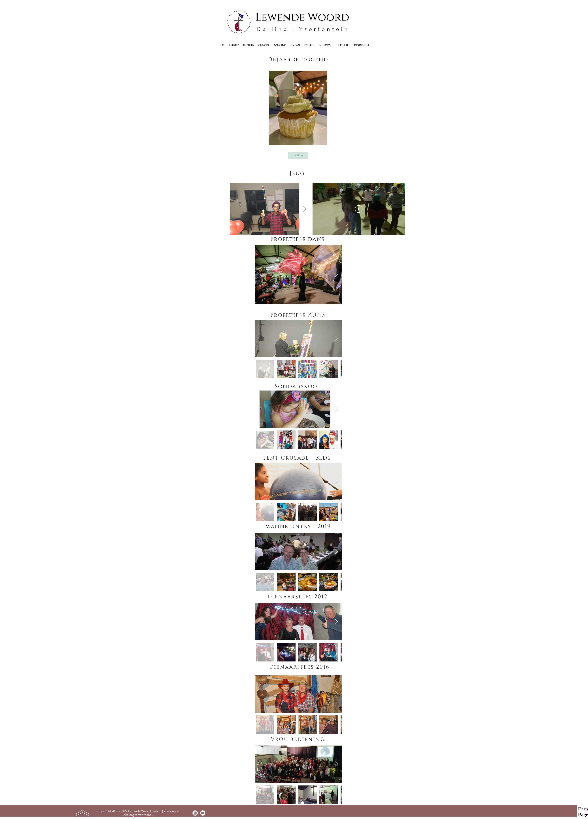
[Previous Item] (224, 208)
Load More (298, 155)
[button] (309, 45)
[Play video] (358, 209)
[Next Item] (304, 208)
